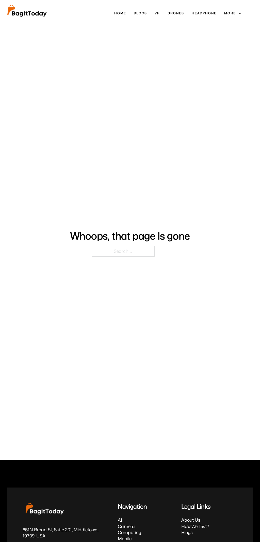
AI (120, 520)
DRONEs (176, 13)
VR (157, 13)
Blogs (187, 532)
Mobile (125, 538)
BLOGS (140, 13)
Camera (126, 526)
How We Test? (195, 526)
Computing (129, 532)
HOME (120, 13)
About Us (190, 520)
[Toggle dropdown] (239, 13)
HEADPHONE (204, 13)
